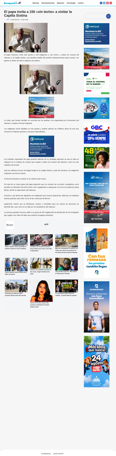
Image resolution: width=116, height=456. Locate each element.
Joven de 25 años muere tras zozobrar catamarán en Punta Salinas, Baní (39, 305)
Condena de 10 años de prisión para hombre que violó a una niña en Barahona (41, 248)
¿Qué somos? (58, 454)
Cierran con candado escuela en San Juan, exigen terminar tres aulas (40, 272)
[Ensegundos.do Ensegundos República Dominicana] (12, 3)
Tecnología (71, 3)
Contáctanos (46, 454)
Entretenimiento (48, 3)
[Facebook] (101, 3)
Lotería (80, 3)
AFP (7, 20)
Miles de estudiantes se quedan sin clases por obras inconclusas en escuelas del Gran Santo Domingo (66, 250)
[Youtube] (107, 3)
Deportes (60, 3)
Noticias (36, 3)
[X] (104, 3)
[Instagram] (111, 3)
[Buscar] (108, 16)
